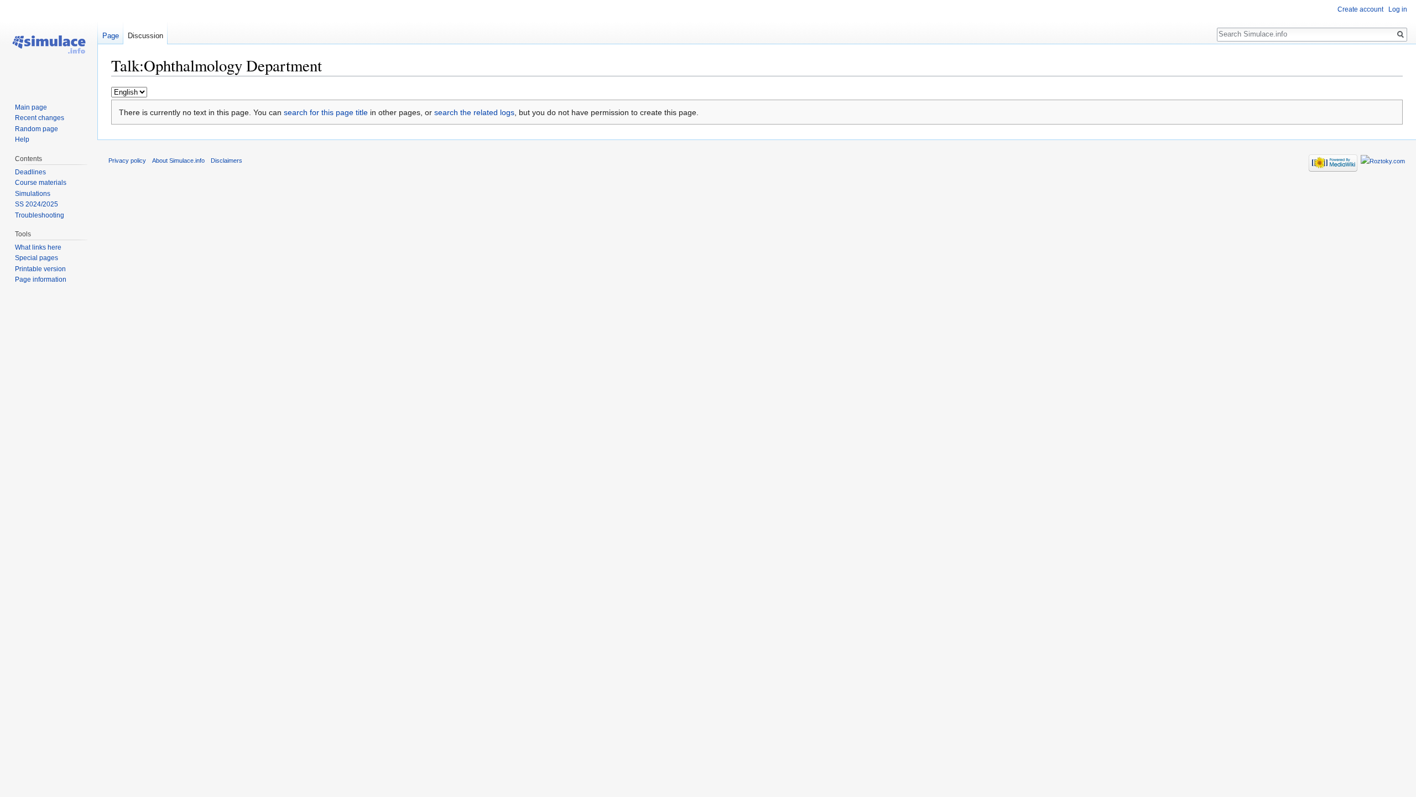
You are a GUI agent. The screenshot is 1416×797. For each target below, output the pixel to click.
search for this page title (326, 112)
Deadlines (30, 172)
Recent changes (39, 118)
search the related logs (474, 112)
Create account (1360, 9)
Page (110, 36)
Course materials (40, 183)
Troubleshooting (39, 215)
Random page (36, 129)
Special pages (36, 258)
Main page (31, 107)
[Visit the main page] (48, 44)
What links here (38, 247)
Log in (1397, 9)
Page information (40, 279)
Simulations (32, 194)
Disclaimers (226, 160)
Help (22, 139)
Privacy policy (127, 160)
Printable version (40, 269)
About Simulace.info (178, 160)
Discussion (145, 36)
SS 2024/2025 (36, 204)
